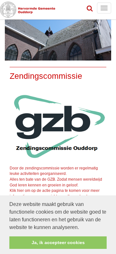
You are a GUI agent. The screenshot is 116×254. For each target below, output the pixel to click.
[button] (81, 228)
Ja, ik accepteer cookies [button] (58, 242)
